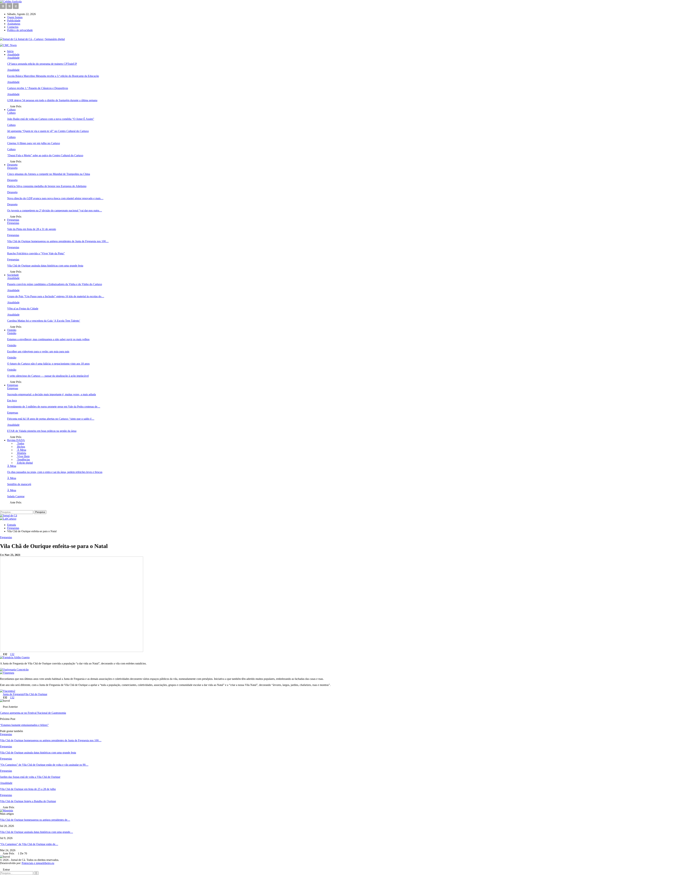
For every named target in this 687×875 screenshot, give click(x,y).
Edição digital (24, 462)
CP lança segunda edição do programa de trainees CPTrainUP (42, 63)
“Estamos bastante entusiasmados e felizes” (24, 725)
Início (10, 51)
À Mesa (21, 449)
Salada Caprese (16, 496)
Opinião (11, 330)
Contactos (12, 26)
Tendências (23, 459)
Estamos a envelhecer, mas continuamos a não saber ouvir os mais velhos (48, 339)
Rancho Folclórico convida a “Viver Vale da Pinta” (36, 253)
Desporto (12, 164)
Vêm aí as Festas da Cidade (22, 308)
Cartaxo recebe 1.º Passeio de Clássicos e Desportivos (37, 88)
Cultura (11, 109)
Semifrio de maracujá (19, 484)
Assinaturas (13, 23)
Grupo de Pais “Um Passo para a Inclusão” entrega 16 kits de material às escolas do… (55, 296)
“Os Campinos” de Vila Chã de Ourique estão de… (29, 844)
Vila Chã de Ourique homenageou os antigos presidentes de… (35, 819)
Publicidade (13, 20)
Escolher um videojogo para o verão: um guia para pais (38, 351)
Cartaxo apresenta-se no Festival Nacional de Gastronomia (33, 712)
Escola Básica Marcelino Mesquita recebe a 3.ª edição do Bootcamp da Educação (53, 75)
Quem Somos (15, 17)
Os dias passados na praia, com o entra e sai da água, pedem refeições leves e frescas (54, 472)
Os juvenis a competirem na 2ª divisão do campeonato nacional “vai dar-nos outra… (54, 210)
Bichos (20, 446)
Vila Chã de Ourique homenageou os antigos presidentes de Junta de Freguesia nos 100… (58, 241)
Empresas (12, 385)
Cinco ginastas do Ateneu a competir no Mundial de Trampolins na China (48, 174)
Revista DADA (16, 440)
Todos (20, 443)
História (21, 453)
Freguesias (13, 219)
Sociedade (13, 274)
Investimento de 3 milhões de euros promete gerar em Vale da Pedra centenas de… (53, 406)
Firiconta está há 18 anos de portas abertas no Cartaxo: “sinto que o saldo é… (50, 418)
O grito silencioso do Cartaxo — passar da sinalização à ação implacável (48, 375)
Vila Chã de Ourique (35, 694)
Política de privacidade (20, 30)
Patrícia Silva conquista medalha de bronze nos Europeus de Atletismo (46, 186)
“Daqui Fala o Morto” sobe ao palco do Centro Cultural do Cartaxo (45, 155)
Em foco (12, 400)
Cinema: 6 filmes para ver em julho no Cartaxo (33, 143)
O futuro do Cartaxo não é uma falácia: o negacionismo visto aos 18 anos (48, 363)
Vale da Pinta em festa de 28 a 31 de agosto (31, 229)
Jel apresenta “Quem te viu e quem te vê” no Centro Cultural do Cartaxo (48, 131)
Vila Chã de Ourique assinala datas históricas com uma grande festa (45, 265)
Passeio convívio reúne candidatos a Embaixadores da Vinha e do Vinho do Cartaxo (54, 284)
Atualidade (13, 54)
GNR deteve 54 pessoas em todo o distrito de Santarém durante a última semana (52, 100)
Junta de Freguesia (13, 694)
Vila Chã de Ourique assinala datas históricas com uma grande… (36, 831)
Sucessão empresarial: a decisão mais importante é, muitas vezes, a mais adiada (51, 394)
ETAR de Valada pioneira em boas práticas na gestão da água (41, 430)
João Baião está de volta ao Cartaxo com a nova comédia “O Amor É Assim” (50, 118)
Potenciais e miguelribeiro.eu (38, 863)
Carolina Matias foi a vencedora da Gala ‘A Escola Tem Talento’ (43, 320)
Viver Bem (23, 456)
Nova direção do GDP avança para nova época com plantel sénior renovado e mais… (55, 198)
